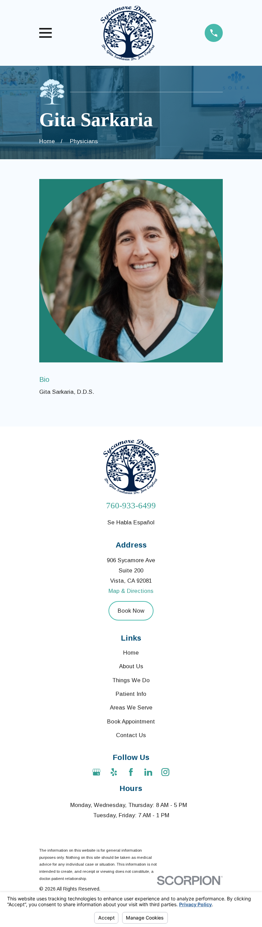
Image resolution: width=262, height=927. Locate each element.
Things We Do (131, 680)
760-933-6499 (131, 505)
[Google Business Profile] (96, 772)
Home (131, 652)
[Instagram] (165, 772)
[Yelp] (114, 772)
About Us (131, 666)
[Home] (128, 33)
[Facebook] (131, 772)
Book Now (131, 611)
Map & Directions (131, 591)
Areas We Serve (131, 707)
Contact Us (131, 735)
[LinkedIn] (148, 772)
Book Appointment (131, 721)
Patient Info (131, 694)
